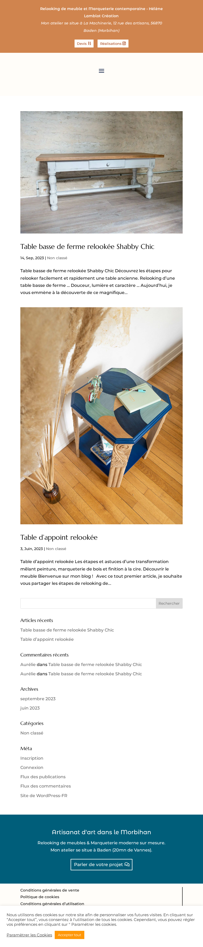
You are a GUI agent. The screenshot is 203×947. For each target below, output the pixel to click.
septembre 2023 (38, 698)
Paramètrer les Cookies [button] (29, 935)
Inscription (31, 758)
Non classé (57, 258)
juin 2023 (30, 708)
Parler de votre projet (98, 864)
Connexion (31, 767)
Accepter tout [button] (69, 935)
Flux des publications (43, 776)
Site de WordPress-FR (43, 795)
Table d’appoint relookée (59, 537)
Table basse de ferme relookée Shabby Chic (87, 246)
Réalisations (111, 43)
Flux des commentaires (45, 786)
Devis (82, 43)
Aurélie (28, 664)
